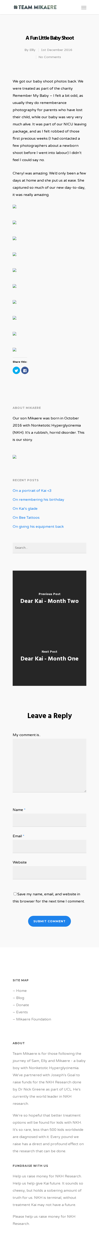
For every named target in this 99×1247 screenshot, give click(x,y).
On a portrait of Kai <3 (32, 490)
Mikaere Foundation (33, 1019)
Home (21, 990)
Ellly (32, 50)
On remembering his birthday (38, 499)
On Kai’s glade (25, 508)
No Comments (49, 57)
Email (18, 836)
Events (22, 1012)
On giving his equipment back (38, 526)
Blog (20, 998)
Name (19, 810)
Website (20, 862)
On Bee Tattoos (26, 517)
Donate (22, 1005)
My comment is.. (27, 735)
